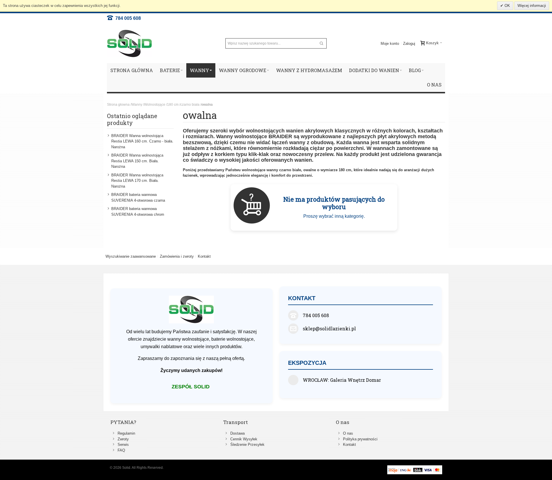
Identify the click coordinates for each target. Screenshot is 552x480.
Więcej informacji (532, 5)
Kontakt (204, 256)
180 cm (173, 105)
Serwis (123, 444)
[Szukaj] (321, 43)
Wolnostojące (154, 105)
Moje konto (390, 43)
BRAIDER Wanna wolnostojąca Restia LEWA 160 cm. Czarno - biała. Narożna (142, 141)
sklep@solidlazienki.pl (329, 328)
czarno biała (190, 105)
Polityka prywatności (360, 439)
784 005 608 (127, 18)
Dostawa (237, 433)
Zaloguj (409, 43)
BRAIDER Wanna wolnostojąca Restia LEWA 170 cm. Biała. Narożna (137, 180)
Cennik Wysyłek (243, 439)
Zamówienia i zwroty (177, 256)
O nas (348, 433)
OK (506, 5)
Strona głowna (118, 105)
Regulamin (126, 433)
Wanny (136, 105)
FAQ (121, 450)
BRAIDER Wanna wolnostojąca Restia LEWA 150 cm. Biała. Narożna (137, 161)
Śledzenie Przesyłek (247, 444)
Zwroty (123, 439)
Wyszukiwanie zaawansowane (131, 256)
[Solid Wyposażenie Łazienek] (129, 43)
